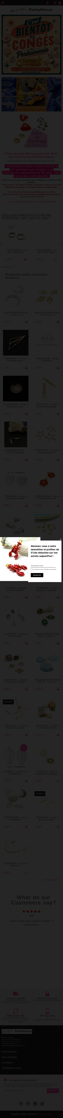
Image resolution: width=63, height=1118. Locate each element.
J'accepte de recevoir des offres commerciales (43, 569)
